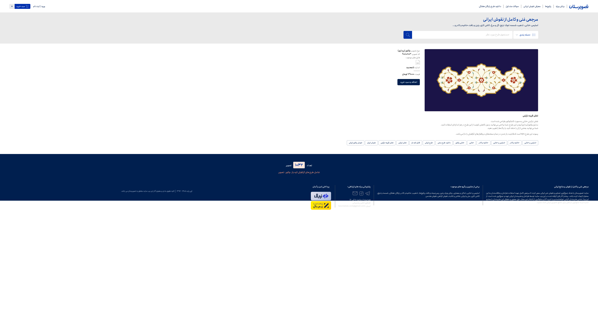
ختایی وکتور (460, 142)
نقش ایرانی (402, 142)
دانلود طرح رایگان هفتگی (490, 6)
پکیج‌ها (548, 6)
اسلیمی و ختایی (530, 142)
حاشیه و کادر (515, 142)
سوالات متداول (512, 6)
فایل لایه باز (415, 142)
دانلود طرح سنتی (444, 142)
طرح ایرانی (429, 142)
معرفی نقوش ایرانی (532, 6)
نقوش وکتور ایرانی (355, 142)
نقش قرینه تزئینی (387, 142)
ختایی (471, 142)
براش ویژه (560, 6)
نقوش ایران (371, 142)
